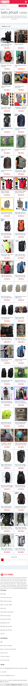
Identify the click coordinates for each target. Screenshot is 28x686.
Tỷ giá (9, 680)
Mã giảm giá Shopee (6, 630)
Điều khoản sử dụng (6, 601)
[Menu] (26, 2)
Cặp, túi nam (4, 653)
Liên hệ (2, 633)
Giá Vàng (24, 680)
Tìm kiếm (22, 6)
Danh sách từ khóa (5, 619)
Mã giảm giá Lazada (6, 626)
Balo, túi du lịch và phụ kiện (8, 649)
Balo (1, 642)
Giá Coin (7, 681)
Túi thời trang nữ (5, 656)
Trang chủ (2, 9)
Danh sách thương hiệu (6, 612)
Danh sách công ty (5, 615)
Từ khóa (8, 9)
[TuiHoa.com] (6, 1)
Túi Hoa (20, 684)
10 (25, 559)
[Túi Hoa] (7, 574)
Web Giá (2, 681)
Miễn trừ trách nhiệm (6, 604)
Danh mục (3, 608)
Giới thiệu (3, 594)
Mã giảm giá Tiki (5, 623)
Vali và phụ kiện (4, 660)
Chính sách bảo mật (6, 597)
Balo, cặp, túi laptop (6, 645)
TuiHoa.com (14, 684)
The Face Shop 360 (17, 680)
